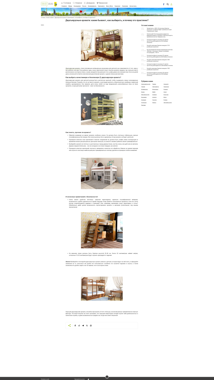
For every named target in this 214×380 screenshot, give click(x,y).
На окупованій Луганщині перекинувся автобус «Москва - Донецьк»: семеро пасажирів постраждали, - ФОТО (160, 51)
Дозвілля (64, 6)
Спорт (165, 92)
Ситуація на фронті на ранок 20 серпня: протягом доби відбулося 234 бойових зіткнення (157, 74)
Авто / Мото (109, 6)
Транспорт (117, 6)
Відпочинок (155, 89)
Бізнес (143, 92)
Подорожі (143, 102)
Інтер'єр (154, 97)
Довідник (90, 3)
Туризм (143, 86)
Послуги (154, 100)
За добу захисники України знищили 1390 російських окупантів (158, 69)
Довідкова (125, 6)
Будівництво (144, 89)
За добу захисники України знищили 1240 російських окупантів (158, 60)
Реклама (143, 105)
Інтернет (154, 94)
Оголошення (77, 6)
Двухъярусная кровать (73, 68)
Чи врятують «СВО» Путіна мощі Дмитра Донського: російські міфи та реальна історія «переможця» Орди (159, 30)
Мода (165, 97)
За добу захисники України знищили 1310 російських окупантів (158, 46)
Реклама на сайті (45, 379)
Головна (67, 3)
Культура (166, 94)
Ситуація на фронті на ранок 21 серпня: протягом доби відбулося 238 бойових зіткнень (160, 64)
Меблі (153, 92)
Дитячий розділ (168, 102)
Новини (78, 3)
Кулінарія (143, 100)
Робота (154, 102)
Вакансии (103, 3)
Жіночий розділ (145, 94)
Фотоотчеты (133, 6)
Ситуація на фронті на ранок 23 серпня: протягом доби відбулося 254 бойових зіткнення (157, 41)
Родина (165, 100)
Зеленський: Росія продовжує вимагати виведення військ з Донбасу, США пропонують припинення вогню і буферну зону (160, 35)
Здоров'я (166, 84)
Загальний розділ (145, 84)
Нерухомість (155, 86)
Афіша (70, 6)
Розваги (166, 89)
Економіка (144, 97)
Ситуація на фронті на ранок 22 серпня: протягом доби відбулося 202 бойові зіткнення (160, 56)
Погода (84, 6)
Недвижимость (92, 6)
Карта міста (101, 6)
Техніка (154, 84)
